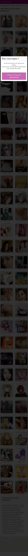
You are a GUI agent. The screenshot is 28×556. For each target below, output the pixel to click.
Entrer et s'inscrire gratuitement (14, 76)
